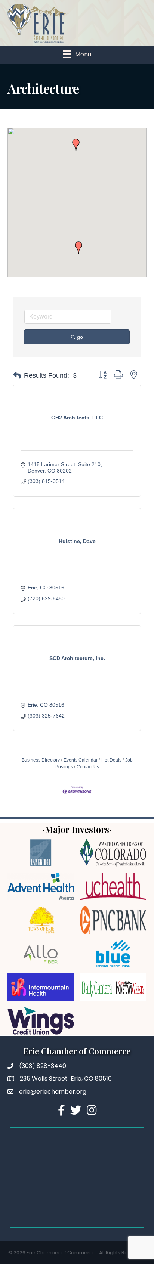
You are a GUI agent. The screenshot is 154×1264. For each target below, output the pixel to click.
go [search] (80, 337)
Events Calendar (81, 760)
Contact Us (88, 766)
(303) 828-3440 (42, 1066)
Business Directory (41, 760)
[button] (76, 145)
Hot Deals (111, 760)
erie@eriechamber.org (52, 1091)
